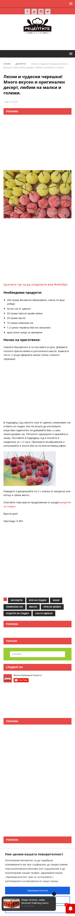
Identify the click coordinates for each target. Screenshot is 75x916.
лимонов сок (14, 606)
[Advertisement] (39, 41)
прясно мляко (52, 606)
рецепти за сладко (17, 613)
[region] (37, 882)
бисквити (17, 600)
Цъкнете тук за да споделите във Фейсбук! (35, 284)
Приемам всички (37, 890)
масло (33, 606)
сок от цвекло (44, 613)
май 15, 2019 (11, 101)
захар (56, 600)
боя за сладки (37, 600)
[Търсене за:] (37, 654)
